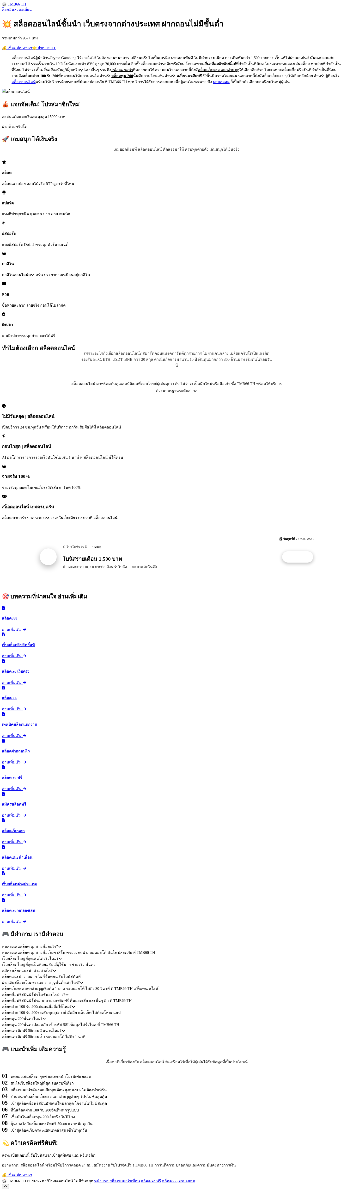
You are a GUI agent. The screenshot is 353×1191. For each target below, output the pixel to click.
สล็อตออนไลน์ (24, 82)
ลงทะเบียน (23, 9)
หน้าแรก (101, 1181)
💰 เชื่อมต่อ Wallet (17, 48)
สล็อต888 (169, 1181)
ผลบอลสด (221, 82)
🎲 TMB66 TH (14, 4)
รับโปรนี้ (300, 557)
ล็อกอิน (8, 9)
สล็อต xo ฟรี (151, 1181)
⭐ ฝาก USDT (44, 48)
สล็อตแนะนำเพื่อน (125, 1181)
